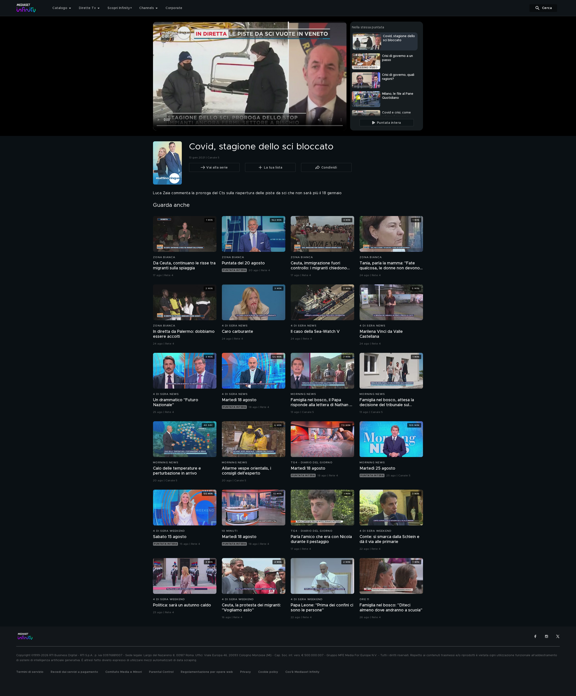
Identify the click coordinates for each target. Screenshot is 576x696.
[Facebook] (535, 636)
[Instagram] (546, 636)
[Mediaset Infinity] (26, 8)
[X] (558, 636)
